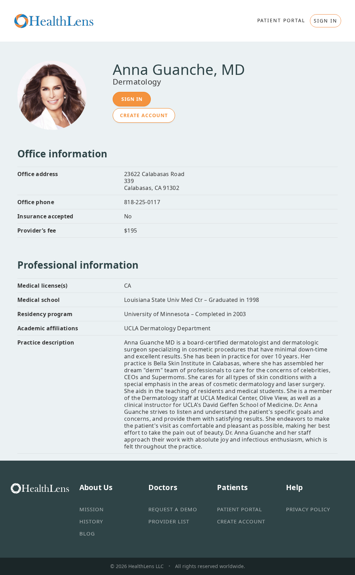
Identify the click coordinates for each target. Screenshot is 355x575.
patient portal (281, 20)
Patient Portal (239, 509)
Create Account (144, 115)
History (91, 521)
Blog (87, 533)
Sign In (131, 99)
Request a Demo (172, 509)
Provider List (168, 521)
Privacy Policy (308, 509)
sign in (325, 20)
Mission (91, 509)
